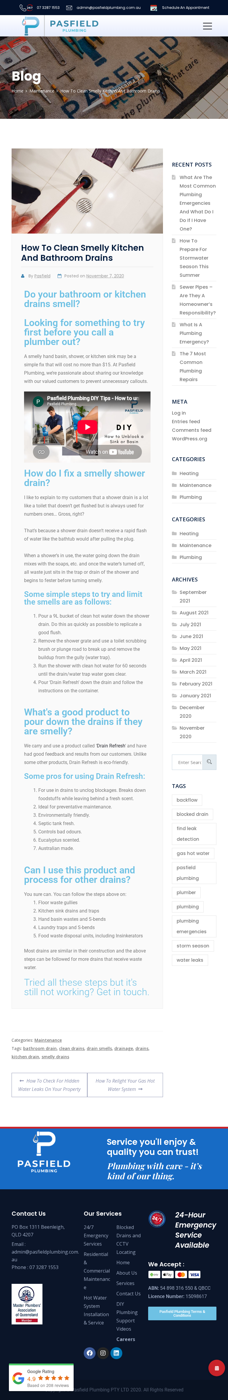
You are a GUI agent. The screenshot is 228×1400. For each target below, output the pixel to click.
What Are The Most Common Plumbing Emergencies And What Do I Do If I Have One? (198, 203)
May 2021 (190, 648)
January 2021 (195, 695)
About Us (126, 1273)
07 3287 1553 (48, 7)
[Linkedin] (116, 1353)
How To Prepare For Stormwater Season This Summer (194, 258)
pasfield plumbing (188, 872)
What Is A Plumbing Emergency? (194, 333)
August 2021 (194, 612)
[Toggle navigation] (207, 26)
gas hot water (193, 853)
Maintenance (48, 1040)
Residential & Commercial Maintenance (97, 1271)
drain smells (99, 1048)
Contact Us (128, 1293)
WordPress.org (189, 438)
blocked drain (192, 814)
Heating (189, 473)
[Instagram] (103, 1353)
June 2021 (191, 636)
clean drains (71, 1048)
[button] (216, 1368)
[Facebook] (90, 1353)
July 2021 (190, 624)
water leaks (190, 960)
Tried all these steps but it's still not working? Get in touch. (87, 987)
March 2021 (193, 672)
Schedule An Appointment (185, 7)
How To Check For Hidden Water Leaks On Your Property (49, 1082)
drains (141, 1048)
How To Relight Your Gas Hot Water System (125, 1082)
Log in (179, 413)
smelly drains (55, 1056)
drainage (123, 1048)
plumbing (188, 907)
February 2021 (196, 683)
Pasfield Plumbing (90, 1390)
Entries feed (186, 421)
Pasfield (42, 276)
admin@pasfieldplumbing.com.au (108, 7)
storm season (193, 946)
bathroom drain (40, 1048)
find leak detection (188, 833)
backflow (187, 800)
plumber (186, 892)
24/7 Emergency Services (96, 1235)
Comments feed (191, 430)
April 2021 (191, 660)
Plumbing (191, 497)
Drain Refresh (111, 746)
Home (123, 1262)
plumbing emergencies (192, 926)
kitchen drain (25, 1056)
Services (125, 1283)
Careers (125, 1339)
